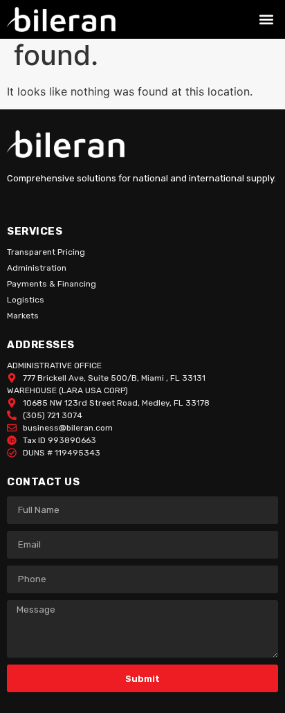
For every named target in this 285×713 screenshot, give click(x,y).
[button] (266, 19)
